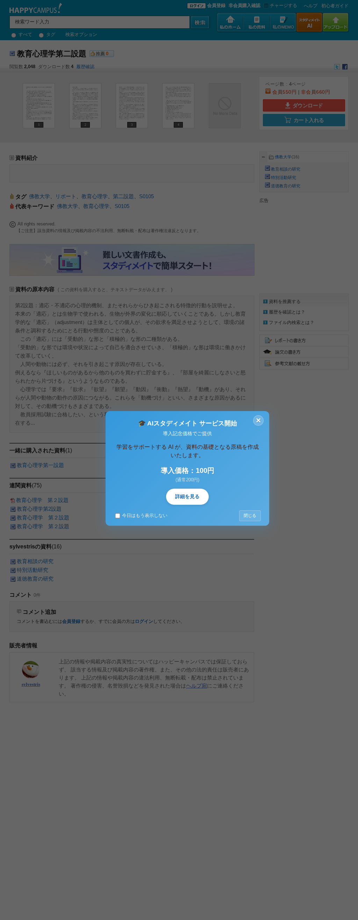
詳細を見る (187, 496)
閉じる (250, 515)
